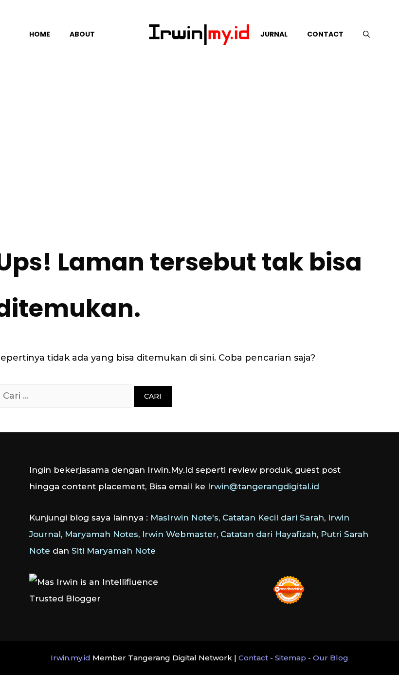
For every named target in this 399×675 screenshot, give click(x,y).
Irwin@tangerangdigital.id (263, 486)
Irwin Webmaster (179, 534)
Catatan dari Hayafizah (268, 534)
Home (39, 34)
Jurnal (274, 34)
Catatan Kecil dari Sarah (273, 517)
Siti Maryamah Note (114, 551)
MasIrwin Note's (184, 517)
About (82, 34)
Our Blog (330, 657)
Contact (325, 34)
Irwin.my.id (71, 657)
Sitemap (290, 657)
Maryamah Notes (101, 534)
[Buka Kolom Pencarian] (366, 34)
